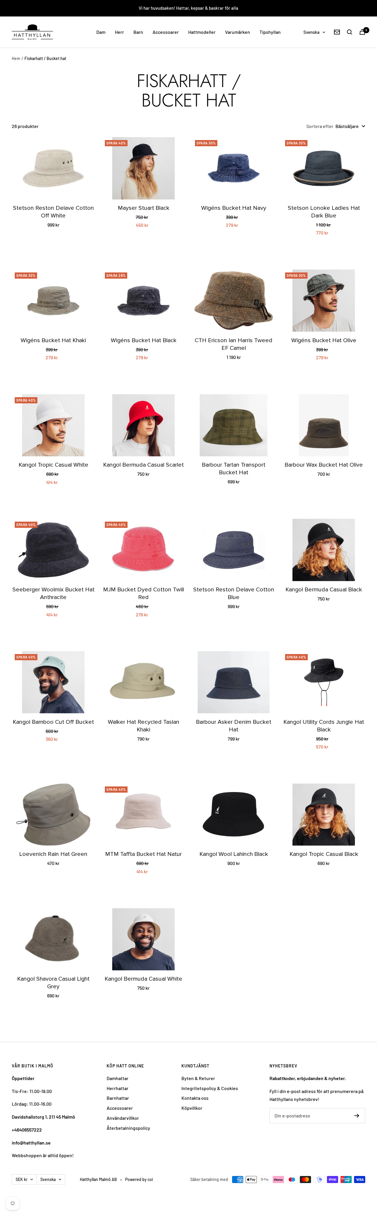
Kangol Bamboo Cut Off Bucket (53, 722)
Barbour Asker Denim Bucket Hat (233, 725)
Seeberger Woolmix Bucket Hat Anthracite (53, 593)
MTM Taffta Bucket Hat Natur (143, 854)
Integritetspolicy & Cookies (209, 1088)
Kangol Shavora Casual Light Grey (53, 982)
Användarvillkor (123, 1118)
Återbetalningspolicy (128, 1128)
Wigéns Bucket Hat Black (143, 340)
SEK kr (21, 1179)
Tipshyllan (270, 32)
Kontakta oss (195, 1098)
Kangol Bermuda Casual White (143, 978)
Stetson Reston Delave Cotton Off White (53, 211)
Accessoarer (166, 32)
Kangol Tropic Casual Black (324, 854)
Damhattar (117, 1078)
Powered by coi (139, 1179)
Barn (138, 32)
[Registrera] (356, 1116)
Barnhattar (118, 1098)
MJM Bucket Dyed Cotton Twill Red (143, 593)
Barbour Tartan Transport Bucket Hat (233, 468)
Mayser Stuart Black (143, 208)
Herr (119, 32)
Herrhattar (117, 1088)
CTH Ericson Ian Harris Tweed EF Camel (233, 344)
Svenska (311, 32)
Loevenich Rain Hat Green (53, 854)
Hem (16, 58)
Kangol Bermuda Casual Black (323, 589)
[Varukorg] (362, 32)
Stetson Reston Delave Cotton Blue (233, 593)
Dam (100, 32)
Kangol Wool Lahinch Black (233, 854)
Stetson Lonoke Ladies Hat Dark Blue (324, 211)
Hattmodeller (202, 32)
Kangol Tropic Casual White (53, 464)
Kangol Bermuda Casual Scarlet (143, 464)
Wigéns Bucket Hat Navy (233, 208)
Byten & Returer (198, 1078)
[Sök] (349, 32)
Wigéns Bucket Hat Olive (323, 340)
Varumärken (237, 32)
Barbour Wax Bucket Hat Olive (324, 464)
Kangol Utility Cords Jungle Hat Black (323, 725)
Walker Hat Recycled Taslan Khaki (143, 725)
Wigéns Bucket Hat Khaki (53, 340)
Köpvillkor (191, 1108)
